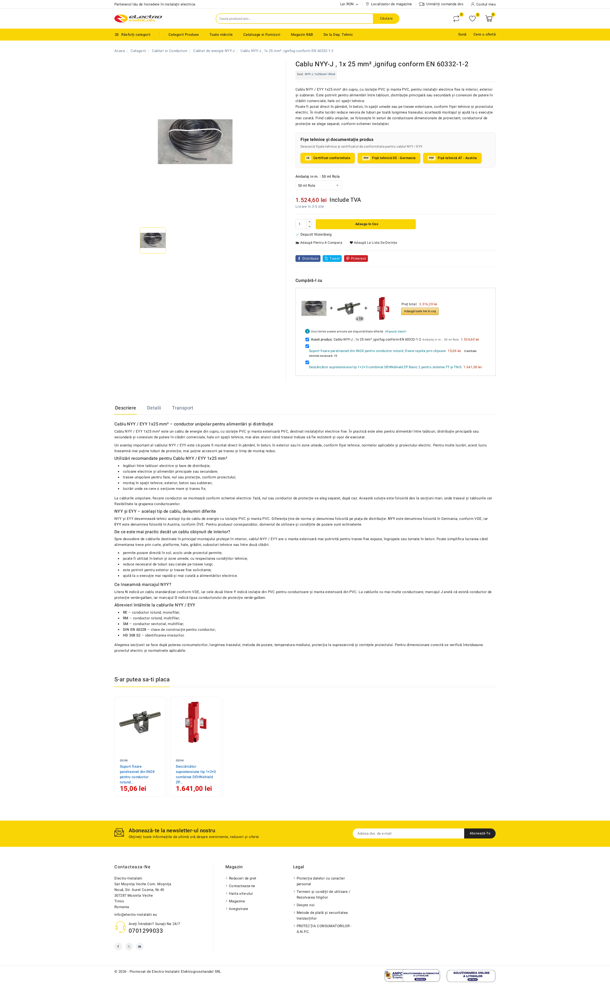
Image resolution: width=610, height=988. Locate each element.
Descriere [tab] (125, 407)
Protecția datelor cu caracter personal (321, 881)
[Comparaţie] (456, 18)
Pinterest (358, 258)
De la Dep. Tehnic (338, 34)
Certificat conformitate (331, 157)
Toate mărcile (221, 34)
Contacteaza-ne (132, 867)
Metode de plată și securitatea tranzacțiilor (322, 915)
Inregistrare (238, 908)
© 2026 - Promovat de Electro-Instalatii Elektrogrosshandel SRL (167, 971)
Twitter (129, 947)
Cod (300, 74)
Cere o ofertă (484, 34)
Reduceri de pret (242, 878)
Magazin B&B (302, 34)
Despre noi (306, 905)
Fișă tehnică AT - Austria (457, 157)
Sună (462, 34)
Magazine (237, 901)
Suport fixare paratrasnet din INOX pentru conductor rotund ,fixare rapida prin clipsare (377, 350)
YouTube (140, 947)
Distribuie (310, 258)
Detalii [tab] (154, 407)
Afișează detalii (395, 331)
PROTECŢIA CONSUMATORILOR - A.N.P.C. (324, 928)
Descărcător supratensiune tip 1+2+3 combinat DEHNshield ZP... (196, 774)
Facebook (118, 947)
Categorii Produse (183, 34)
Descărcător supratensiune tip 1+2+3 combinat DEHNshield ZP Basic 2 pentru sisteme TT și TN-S (385, 367)
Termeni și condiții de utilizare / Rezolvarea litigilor (324, 894)
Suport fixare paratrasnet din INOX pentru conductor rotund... (137, 774)
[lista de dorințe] (472, 19)
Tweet (335, 258)
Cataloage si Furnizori (261, 34)
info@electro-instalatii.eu (135, 914)
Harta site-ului (241, 893)
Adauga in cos (366, 224)
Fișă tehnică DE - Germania (394, 157)
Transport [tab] (182, 407)
